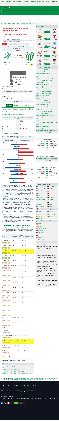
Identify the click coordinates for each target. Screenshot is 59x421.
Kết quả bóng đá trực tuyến (8, 198)
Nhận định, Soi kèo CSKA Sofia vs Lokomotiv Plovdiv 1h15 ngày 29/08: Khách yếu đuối (47, 254)
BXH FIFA (12, 4)
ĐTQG (24, 4)
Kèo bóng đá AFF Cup (49, 379)
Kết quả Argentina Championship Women (46, 117)
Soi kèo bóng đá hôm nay (6, 379)
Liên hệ (16, 390)
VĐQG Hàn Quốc (41, 203)
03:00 (47, 175)
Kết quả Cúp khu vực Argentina (44, 89)
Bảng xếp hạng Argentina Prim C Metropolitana (14, 371)
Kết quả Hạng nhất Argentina (44, 113)
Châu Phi (40, 216)
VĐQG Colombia (41, 230)
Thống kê (27, 44)
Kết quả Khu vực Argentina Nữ (44, 91)
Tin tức (47, 1)
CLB (28, 4)
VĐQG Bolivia (41, 237)
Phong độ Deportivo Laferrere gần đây (12, 41)
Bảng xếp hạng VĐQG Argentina (11, 366)
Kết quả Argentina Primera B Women (45, 73)
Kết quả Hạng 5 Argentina (43, 97)
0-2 (47, 145)
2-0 (47, 141)
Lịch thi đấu (41, 1)
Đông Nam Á (51, 211)
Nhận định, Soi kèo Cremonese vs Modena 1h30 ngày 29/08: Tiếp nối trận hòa (46, 258)
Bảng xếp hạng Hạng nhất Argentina (11, 369)
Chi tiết (9, 105)
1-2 (47, 135)
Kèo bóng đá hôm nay (53, 378)
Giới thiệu (11, 390)
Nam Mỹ (39, 214)
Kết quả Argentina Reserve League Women (47, 86)
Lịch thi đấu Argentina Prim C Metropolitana (47, 158)
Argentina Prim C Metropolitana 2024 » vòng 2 (18, 109)
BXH (8, 4)
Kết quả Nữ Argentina (42, 71)
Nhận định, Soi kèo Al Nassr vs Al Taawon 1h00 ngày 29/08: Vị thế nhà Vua (46, 262)
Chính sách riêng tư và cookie (31, 390)
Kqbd (2, 1)
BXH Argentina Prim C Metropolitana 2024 (16, 225)
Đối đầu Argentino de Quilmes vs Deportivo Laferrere (15, 36)
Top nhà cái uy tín (39, 379)
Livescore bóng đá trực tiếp (41, 378)
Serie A (39, 195)
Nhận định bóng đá (17, 1)
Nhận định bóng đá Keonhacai (27, 378)
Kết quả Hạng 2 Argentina (43, 118)
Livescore (8, 1)
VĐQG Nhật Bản (52, 201)
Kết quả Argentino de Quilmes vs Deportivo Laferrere (15, 34)
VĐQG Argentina (41, 199)
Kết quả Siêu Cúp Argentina (44, 75)
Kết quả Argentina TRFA (43, 104)
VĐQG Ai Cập (41, 239)
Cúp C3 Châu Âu (41, 188)
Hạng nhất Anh (41, 197)
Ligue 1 (50, 195)
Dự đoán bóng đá (34, 1)
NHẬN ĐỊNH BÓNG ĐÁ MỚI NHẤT (43, 242)
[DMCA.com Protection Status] (19, 403)
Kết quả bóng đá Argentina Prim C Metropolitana (18, 46)
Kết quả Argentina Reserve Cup (44, 76)
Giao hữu (40, 218)
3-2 (47, 152)
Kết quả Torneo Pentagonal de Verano (46, 109)
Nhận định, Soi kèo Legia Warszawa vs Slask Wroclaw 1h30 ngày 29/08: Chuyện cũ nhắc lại (47, 245)
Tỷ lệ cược (10, 44)
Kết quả (4, 44)
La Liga (50, 193)
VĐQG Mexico (41, 201)
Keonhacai (15, 379)
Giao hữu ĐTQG (41, 206)
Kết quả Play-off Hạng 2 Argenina (45, 111)
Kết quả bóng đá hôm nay (14, 378)
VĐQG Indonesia (52, 204)
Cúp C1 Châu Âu (41, 186)
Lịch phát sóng (54, 1)
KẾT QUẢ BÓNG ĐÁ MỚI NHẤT (44, 221)
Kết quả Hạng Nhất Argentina (44, 126)
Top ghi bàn (18, 4)
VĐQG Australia (52, 203)
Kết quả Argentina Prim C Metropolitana (46, 115)
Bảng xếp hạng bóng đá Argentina (11, 363)
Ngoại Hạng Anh (52, 192)
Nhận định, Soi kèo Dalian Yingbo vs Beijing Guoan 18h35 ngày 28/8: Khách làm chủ (46, 285)
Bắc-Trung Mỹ (52, 214)
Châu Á (50, 213)
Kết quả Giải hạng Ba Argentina (44, 93)
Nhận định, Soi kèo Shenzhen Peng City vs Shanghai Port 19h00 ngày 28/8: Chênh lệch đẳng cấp (46, 275)
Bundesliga (40, 193)
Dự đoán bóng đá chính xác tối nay (26, 379)
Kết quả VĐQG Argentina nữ (44, 100)
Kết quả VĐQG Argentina (43, 69)
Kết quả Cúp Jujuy (42, 120)
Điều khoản (21, 390)
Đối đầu (3, 4)
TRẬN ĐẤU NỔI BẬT (42, 26)
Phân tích (17, 105)
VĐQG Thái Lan (41, 204)
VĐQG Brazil (51, 197)
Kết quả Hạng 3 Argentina (43, 95)
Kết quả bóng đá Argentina (44, 67)
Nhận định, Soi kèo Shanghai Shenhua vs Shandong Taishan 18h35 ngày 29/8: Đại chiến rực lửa (47, 280)
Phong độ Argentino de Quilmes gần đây (12, 39)
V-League (51, 188)
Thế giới (39, 211)
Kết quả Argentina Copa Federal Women (46, 78)
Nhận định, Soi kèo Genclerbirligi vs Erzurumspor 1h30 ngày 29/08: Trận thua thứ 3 (47, 250)
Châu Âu (40, 213)
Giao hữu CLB (52, 206)
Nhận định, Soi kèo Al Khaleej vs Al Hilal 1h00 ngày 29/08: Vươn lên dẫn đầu (47, 265)
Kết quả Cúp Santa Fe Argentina (44, 87)
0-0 (47, 154)
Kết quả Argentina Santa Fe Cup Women (46, 128)
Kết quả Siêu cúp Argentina (43, 84)
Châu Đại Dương (52, 216)
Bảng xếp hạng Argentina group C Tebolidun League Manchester (17, 373)
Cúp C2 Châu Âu (52, 186)
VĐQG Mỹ (51, 199)
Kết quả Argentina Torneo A (43, 98)
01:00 (47, 163)
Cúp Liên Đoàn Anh (42, 228)
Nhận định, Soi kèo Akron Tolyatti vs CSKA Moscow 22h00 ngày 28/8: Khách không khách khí (46, 270)
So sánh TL (26, 105)
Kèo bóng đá (25, 1)
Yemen (39, 236)
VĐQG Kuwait (41, 232)
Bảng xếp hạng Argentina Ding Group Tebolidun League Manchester (18, 367)
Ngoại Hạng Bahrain (42, 234)
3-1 (47, 137)
